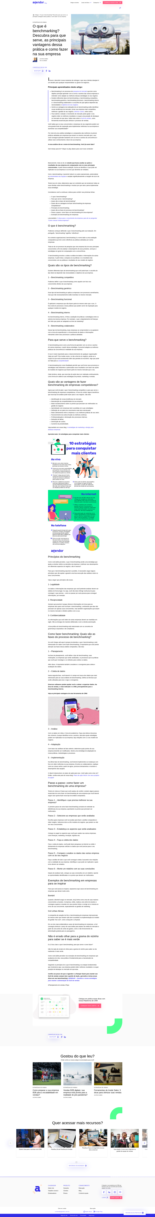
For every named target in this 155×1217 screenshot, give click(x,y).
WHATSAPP (37, 70)
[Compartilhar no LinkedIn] (49, 70)
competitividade (63, 361)
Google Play (99, 1211)
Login (104, 1197)
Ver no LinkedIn (43, 60)
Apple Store (88, 1211)
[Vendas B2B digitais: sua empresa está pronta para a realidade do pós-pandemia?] (77, 1074)
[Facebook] (104, 1192)
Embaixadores (52, 1193)
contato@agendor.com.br (62, 1211)
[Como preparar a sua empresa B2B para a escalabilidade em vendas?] (47, 1074)
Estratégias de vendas (40, 22)
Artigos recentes (74, 2)
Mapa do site (64, 1215)
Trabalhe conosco (53, 1190)
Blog (80, 1190)
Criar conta (115, 1197)
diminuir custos (79, 111)
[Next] (144, 1143)
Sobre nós (51, 1188)
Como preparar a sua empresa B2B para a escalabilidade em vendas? (46, 1092)
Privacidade (83, 1215)
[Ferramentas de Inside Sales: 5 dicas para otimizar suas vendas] (108, 1074)
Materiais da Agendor (76, 1165)
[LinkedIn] (109, 1192)
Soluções (66, 1188)
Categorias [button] (96, 2)
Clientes (65, 1190)
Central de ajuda (83, 1193)
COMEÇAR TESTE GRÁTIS (89, 1005)
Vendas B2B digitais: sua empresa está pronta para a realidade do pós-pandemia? (75, 1092)
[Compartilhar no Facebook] (46, 70)
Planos (65, 1193)
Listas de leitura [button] (85, 2)
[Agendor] (38, 2)
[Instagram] (115, 1192)
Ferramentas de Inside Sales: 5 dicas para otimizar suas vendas (107, 1091)
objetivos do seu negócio (70, 105)
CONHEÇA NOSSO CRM (111, 2)
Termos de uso (74, 1215)
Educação (82, 1188)
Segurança (91, 1215)
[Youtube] (120, 1192)
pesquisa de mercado (80, 91)
